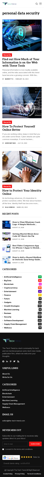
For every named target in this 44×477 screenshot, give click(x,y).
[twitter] (14, 361)
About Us (6, 374)
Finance (22, 295)
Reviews (22, 313)
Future (22, 299)
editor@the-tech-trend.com (13, 421)
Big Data (22, 281)
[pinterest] (10, 361)
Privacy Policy (20, 474)
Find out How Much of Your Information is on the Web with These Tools (20, 62)
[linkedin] (7, 361)
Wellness (22, 328)
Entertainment (22, 291)
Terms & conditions (34, 474)
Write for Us (7, 377)
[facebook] (3, 361)
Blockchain (22, 284)
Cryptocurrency (22, 288)
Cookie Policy (8, 474)
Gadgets (22, 302)
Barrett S (9, 79)
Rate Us (36, 457)
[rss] (18, 361)
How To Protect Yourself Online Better (18, 128)
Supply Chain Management (22, 324)
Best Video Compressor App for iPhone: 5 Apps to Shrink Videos (25, 248)
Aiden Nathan (10, 143)
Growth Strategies (22, 306)
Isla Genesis (10, 207)
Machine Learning (22, 310)
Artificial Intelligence (22, 277)
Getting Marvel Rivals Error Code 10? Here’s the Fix (25, 235)
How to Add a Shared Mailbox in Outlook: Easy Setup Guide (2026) (26, 259)
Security (7, 55)
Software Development (22, 320)
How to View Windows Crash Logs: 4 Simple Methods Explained (26, 224)
